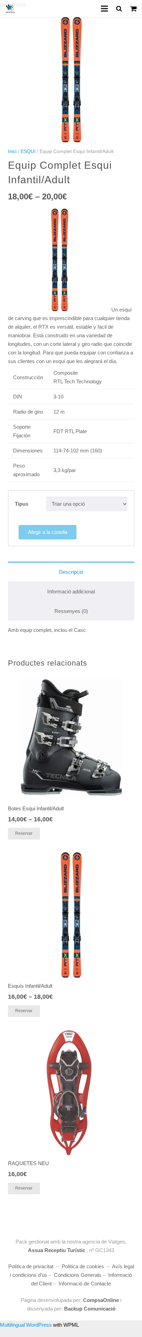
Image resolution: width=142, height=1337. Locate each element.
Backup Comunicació (89, 1309)
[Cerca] (119, 8)
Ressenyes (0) (71, 611)
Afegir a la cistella (47, 532)
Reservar (23, 833)
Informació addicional (71, 591)
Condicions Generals (77, 1275)
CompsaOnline (101, 1300)
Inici (12, 151)
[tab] (71, 571)
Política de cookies (83, 1266)
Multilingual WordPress (26, 1325)
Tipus (21, 504)
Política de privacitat (30, 1266)
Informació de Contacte (85, 1283)
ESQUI (28, 151)
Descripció (71, 572)
